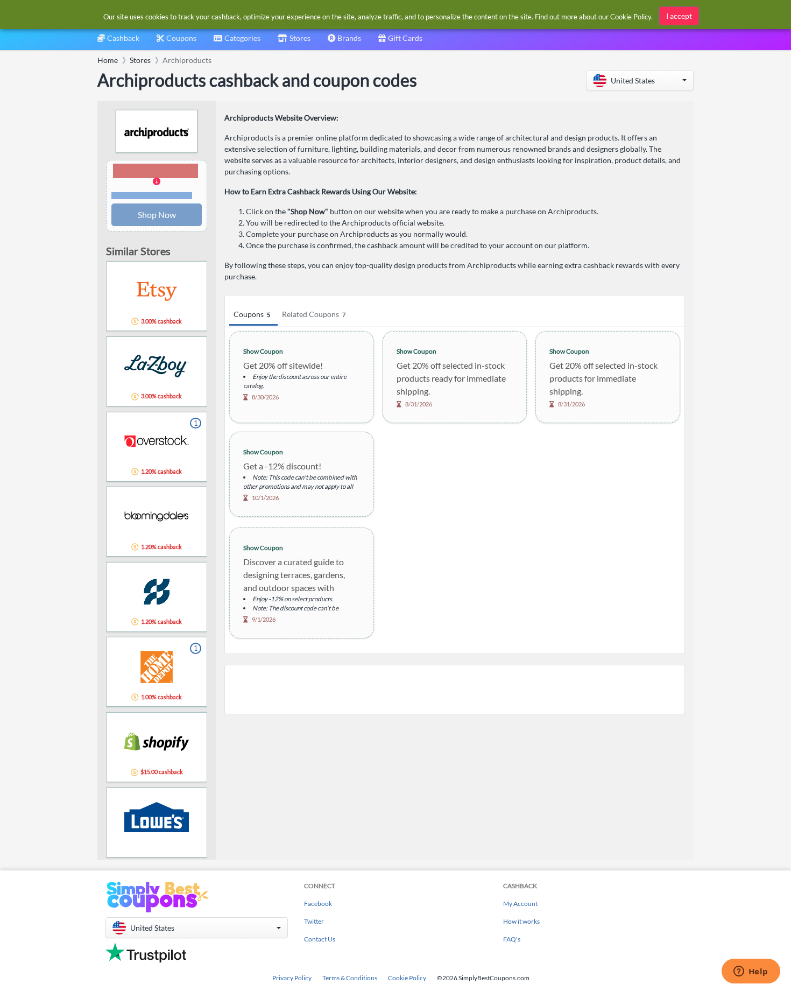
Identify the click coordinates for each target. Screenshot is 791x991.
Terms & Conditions (349, 978)
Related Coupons (313, 314)
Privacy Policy (292, 978)
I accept (679, 15)
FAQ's (511, 939)
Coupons (252, 314)
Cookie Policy (407, 978)
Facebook (318, 903)
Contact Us (319, 939)
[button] (640, 80)
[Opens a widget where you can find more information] (750, 972)
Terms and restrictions (151, 195)
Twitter (314, 921)
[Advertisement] (454, 689)
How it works (521, 921)
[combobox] (237, 41)
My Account (520, 903)
